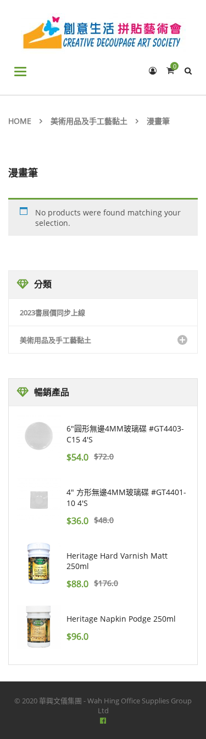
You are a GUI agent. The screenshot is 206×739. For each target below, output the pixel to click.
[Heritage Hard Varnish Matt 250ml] (39, 564)
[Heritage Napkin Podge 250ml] (39, 627)
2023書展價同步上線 (52, 312)
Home (19, 121)
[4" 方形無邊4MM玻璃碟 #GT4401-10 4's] (39, 500)
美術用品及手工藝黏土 (89, 121)
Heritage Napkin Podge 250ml (121, 618)
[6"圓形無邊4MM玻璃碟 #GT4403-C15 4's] (39, 436)
